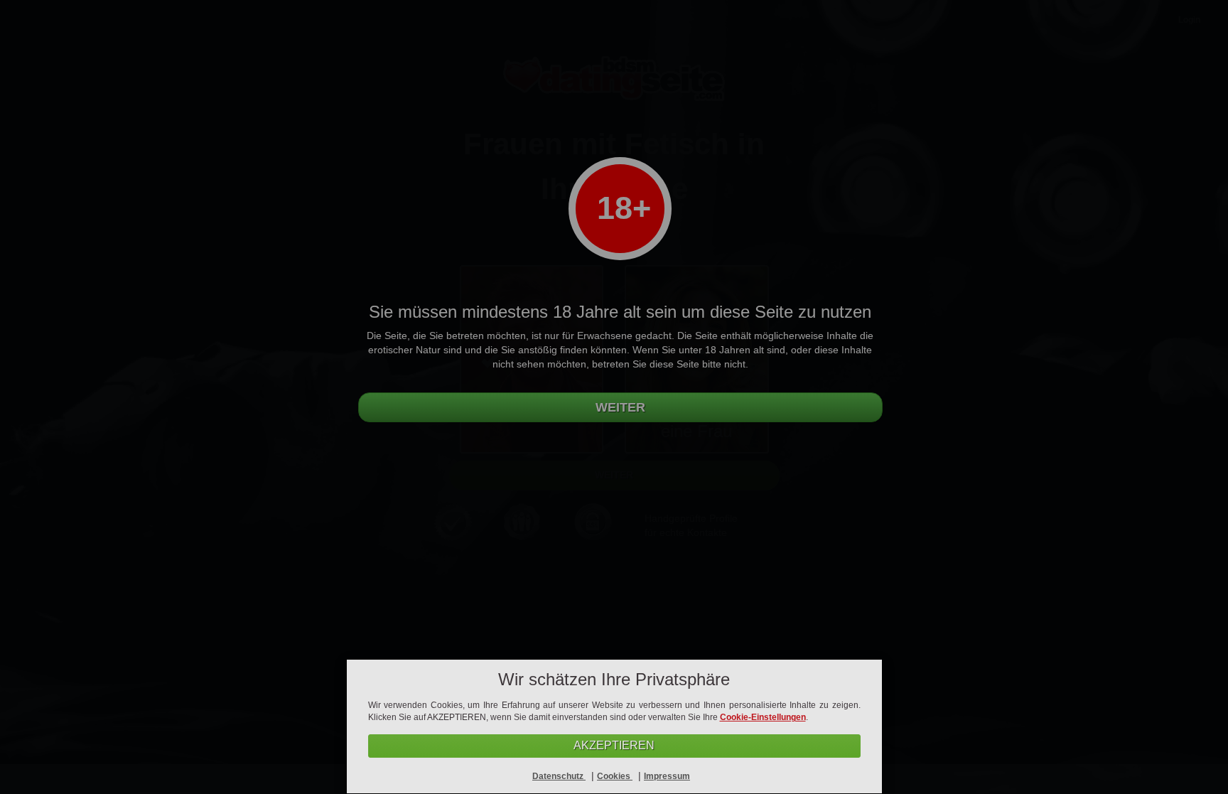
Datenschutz (559, 776)
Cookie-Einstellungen (763, 717)
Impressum (667, 776)
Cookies (614, 776)
